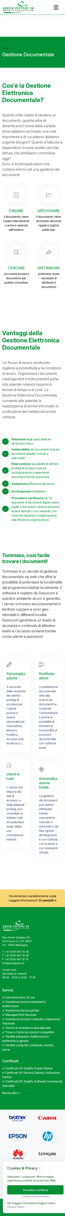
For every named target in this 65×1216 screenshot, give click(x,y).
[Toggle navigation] (56, 7)
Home (5, 48)
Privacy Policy (15, 1206)
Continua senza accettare (35, 1196)
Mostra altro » (11, 1093)
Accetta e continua (35, 1190)
